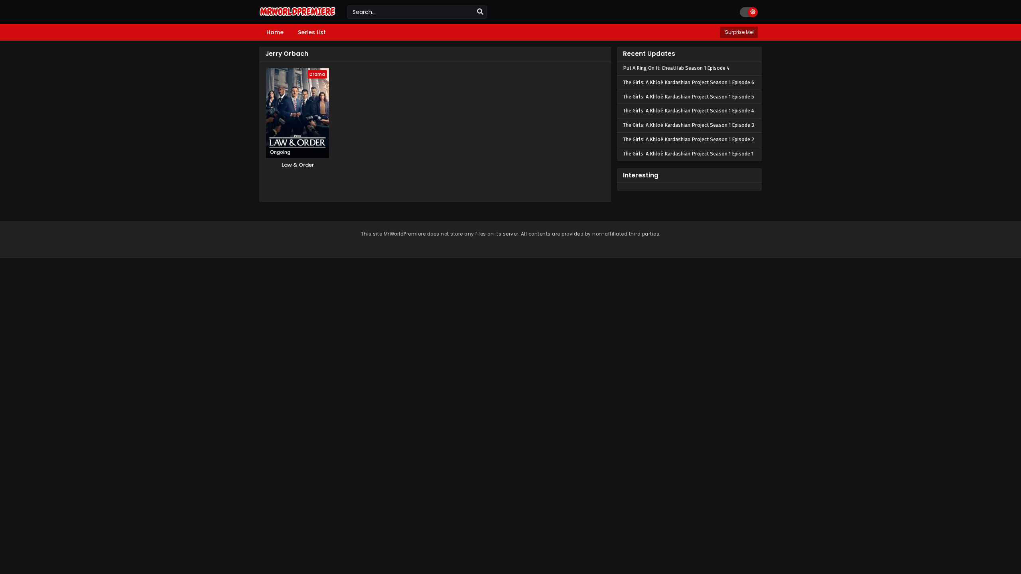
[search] (480, 12)
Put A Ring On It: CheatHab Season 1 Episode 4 (676, 68)
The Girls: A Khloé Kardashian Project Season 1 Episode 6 (688, 82)
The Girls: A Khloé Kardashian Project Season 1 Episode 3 (688, 125)
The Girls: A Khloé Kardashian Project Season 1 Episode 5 (688, 97)
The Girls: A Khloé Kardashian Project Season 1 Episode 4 (688, 111)
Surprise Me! (739, 32)
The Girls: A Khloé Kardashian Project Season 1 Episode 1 (688, 154)
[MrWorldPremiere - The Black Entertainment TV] (297, 17)
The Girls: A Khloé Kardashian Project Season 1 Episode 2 (688, 139)
